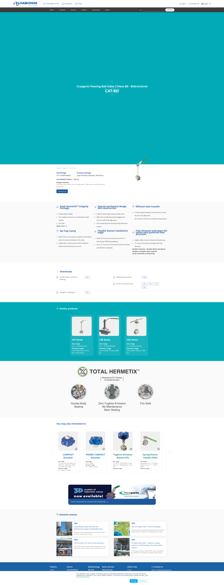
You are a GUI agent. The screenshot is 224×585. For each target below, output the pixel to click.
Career (107, 10)
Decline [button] (143, 581)
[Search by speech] (160, 10)
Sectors (73, 10)
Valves (52, 570)
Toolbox (84, 10)
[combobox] (153, 9)
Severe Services (107, 570)
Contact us (62, 191)
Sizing (79, 3)
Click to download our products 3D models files (88, 502)
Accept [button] (133, 581)
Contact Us (195, 4)
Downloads (96, 10)
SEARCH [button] (170, 10)
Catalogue (68, 3)
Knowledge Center (52, 3)
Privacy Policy (84, 577)
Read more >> (61, 226)
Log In (183, 4)
